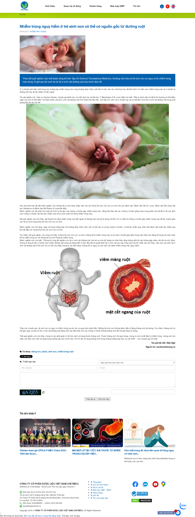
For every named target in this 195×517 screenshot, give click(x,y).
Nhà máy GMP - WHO (101, 490)
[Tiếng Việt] (162, 6)
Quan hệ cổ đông (72, 6)
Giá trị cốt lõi (97, 487)
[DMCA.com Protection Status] (141, 500)
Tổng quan (96, 482)
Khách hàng (95, 6)
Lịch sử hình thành (100, 484)
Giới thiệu (50, 6)
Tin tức (136, 6)
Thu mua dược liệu (100, 498)
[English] (173, 6)
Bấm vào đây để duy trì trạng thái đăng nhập (42, 515)
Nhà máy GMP (117, 6)
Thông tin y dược (38, 31)
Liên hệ (95, 495)
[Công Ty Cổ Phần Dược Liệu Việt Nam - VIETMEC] (24, 6)
